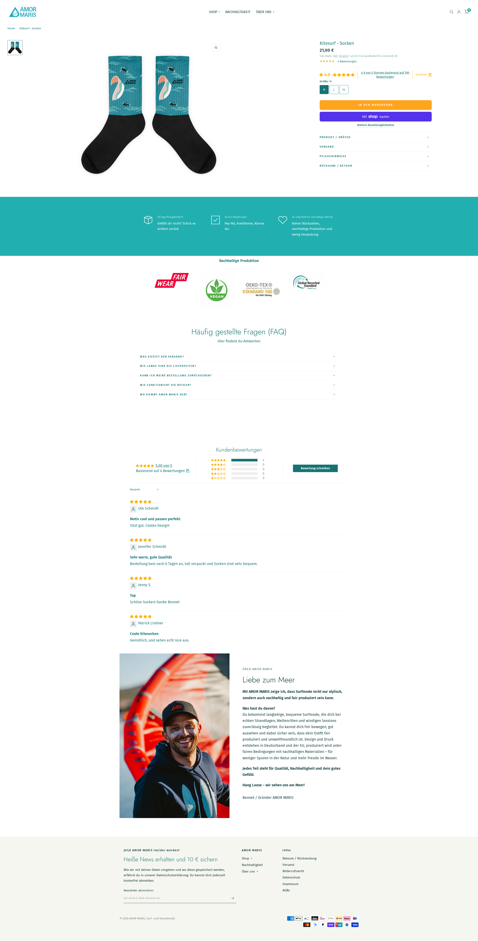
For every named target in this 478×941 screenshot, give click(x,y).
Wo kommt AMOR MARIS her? (164, 394)
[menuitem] (214, 12)
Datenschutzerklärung (172, 875)
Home (11, 28)
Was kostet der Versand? (162, 356)
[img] (141, 502)
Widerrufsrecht (293, 871)
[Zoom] (216, 47)
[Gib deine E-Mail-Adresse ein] (232, 898)
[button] (218, 460)
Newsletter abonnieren (139, 890)
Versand (343, 56)
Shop (213, 12)
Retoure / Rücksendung (299, 858)
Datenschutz (291, 877)
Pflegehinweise (333, 156)
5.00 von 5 (164, 466)
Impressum (291, 884)
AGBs (286, 890)
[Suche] (451, 12)
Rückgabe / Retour (336, 165)
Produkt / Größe (335, 137)
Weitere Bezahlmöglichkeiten (375, 125)
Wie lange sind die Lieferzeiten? (168, 366)
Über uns (263, 12)
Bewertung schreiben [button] (315, 468)
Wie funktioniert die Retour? (165, 385)
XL (343, 89)
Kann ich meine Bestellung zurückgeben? (176, 375)
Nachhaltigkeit (237, 12)
